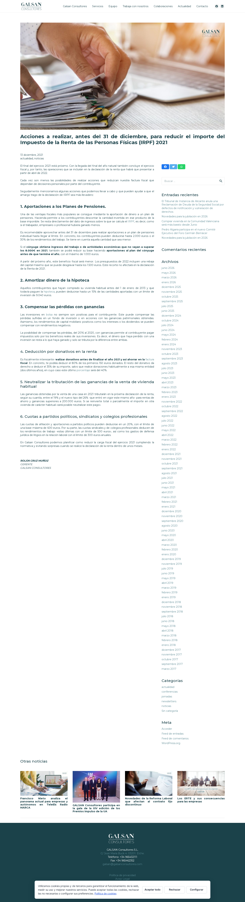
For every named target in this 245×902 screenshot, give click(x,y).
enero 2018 (169, 645)
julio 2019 (167, 568)
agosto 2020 (170, 525)
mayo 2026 (169, 272)
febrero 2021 (169, 501)
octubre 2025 (170, 296)
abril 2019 (167, 583)
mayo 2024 (169, 334)
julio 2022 (167, 420)
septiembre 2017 (172, 664)
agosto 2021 (169, 473)
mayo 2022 (169, 430)
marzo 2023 (169, 387)
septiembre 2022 (172, 411)
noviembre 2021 (172, 459)
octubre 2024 (170, 320)
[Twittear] (173, 166)
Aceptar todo (153, 889)
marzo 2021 (169, 497)
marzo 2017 (169, 668)
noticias (39, 158)
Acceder (167, 728)
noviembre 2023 (172, 349)
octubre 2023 (170, 354)
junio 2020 (168, 530)
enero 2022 (169, 449)
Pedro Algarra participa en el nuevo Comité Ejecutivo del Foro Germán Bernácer (188, 231)
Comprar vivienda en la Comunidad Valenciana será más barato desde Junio (190, 223)
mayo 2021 (168, 487)
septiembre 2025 (172, 301)
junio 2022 (168, 425)
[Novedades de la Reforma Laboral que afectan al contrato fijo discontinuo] (148, 783)
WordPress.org (171, 743)
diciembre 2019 (171, 559)
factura (149, 359)
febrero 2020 (170, 549)
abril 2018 (167, 630)
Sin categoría (170, 710)
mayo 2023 (169, 377)
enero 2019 (169, 597)
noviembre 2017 (172, 654)
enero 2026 (169, 282)
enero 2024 (169, 344)
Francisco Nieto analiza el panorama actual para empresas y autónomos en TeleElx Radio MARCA (44, 803)
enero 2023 (169, 396)
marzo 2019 (169, 587)
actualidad (26, 158)
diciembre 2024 (171, 315)
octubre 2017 (170, 659)
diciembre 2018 (171, 602)
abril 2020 (168, 540)
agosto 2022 (169, 415)
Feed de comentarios (175, 738)
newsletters (169, 701)
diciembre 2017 (171, 649)
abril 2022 (167, 435)
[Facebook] (216, 6)
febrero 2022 (170, 444)
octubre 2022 (170, 406)
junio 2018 (168, 621)
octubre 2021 (170, 463)
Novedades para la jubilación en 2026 (185, 216)
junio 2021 (168, 482)
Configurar (196, 889)
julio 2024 (167, 325)
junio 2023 (168, 373)
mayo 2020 (169, 535)
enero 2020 (169, 554)
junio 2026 (168, 268)
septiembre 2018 (172, 611)
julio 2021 (167, 478)
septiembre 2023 (172, 358)
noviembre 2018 (172, 606)
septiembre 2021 (172, 468)
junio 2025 (168, 310)
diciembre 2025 (171, 287)
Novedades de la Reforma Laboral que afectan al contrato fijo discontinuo (148, 801)
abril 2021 (167, 492)
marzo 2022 (169, 439)
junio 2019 (168, 573)
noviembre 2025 (172, 291)
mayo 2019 (168, 578)
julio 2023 (167, 368)
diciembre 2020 (171, 511)
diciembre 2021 (171, 454)
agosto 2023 (169, 363)
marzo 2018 (169, 635)
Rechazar (174, 889)
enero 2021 (168, 506)
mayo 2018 (169, 626)
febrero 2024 (170, 339)
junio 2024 (168, 330)
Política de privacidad (122, 875)
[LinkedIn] (222, 6)
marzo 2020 (169, 544)
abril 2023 (167, 382)
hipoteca (49, 291)
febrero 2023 (170, 392)
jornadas (167, 696)
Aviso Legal (122, 878)
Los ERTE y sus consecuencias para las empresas (201, 800)
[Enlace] (31, 6)
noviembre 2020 (172, 516)
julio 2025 (167, 306)
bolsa (49, 314)
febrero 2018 (170, 640)
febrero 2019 (169, 592)
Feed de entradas (172, 733)
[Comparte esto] (165, 166)
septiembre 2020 (172, 521)
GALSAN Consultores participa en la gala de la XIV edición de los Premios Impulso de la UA (96, 808)
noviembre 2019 (172, 563)
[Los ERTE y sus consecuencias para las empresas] (201, 783)
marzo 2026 (169, 277)
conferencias (170, 691)
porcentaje (83, 370)
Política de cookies (105, 893)
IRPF (131, 221)
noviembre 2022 (172, 401)
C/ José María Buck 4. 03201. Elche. (122, 853)
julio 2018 (167, 616)
